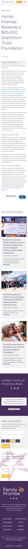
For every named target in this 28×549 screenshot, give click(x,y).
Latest (20, 522)
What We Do (7, 526)
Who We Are (7, 522)
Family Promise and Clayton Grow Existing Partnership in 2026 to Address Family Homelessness (13, 299)
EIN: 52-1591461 (19, 540)
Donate (19, 2)
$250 (12, 441)
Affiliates (7, 529)
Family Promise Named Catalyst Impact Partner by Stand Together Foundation (14, 348)
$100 (7, 441)
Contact (20, 529)
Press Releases (5, 10)
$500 (17, 441)
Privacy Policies (10, 546)
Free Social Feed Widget (14, 409)
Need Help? (7, 519)
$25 (3, 441)
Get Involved (20, 519)
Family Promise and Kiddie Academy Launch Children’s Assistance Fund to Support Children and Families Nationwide (14, 246)
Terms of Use (18, 546)
